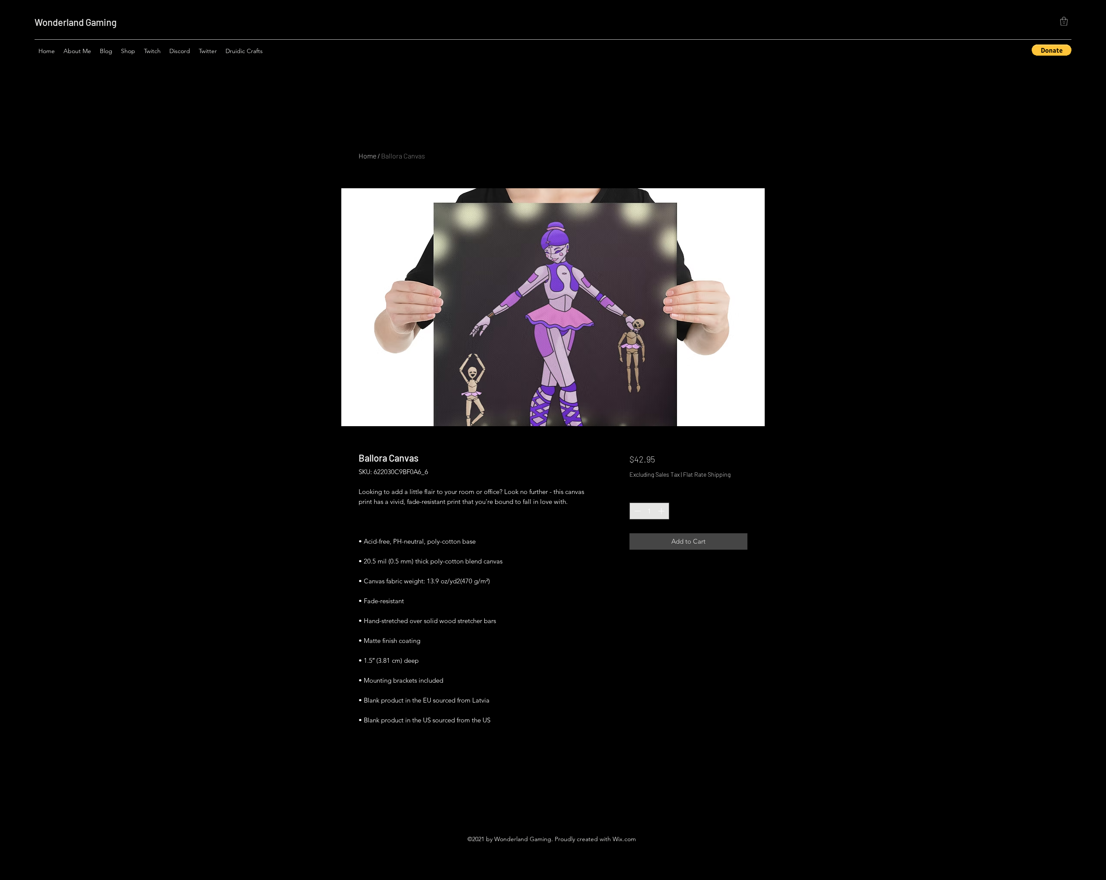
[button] (1064, 21)
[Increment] (662, 511)
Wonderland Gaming (76, 22)
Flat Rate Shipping (707, 474)
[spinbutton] (649, 511)
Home (367, 156)
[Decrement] (636, 511)
